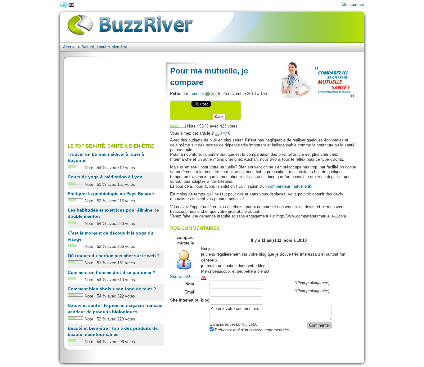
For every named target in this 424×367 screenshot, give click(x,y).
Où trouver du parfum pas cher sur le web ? (114, 255)
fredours (196, 93)
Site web (178, 276)
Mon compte (353, 4)
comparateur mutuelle (287, 186)
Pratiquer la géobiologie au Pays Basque (111, 193)
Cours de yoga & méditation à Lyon (105, 176)
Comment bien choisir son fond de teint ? (112, 288)
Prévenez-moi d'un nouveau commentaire (251, 330)
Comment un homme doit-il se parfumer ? (112, 272)
